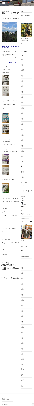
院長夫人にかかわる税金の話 (24, 182)
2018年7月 (22, 156)
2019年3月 (22, 146)
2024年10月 (22, 70)
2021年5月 (22, 114)
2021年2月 (22, 118)
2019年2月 (22, 354)
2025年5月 (22, 268)
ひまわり (8, 2)
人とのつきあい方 (23, 370)
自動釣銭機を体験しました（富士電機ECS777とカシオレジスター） (10, 265)
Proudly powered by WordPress (5, 404)
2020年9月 (22, 124)
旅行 (21, 375)
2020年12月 (22, 327)
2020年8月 (22, 332)
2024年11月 (22, 69)
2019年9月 (22, 139)
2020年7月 (22, 333)
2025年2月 (22, 65)
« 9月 (23, 193)
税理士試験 (22, 177)
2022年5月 (22, 306)
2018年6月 (22, 157)
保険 (21, 166)
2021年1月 (22, 119)
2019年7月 (22, 141)
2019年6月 (22, 349)
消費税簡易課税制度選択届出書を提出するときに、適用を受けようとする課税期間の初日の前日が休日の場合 (26, 257)
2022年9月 (22, 97)
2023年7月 (22, 295)
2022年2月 (22, 103)
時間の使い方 (22, 171)
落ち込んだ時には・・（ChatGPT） (25, 218)
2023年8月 (22, 87)
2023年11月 (22, 290)
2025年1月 (22, 273)
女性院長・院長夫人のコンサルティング (25, 15)
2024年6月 (22, 75)
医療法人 (22, 167)
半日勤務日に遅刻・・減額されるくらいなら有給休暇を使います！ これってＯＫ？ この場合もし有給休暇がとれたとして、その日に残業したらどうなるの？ (10, 268)
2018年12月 (22, 150)
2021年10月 (22, 108)
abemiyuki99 (7, 11)
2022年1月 (22, 311)
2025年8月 (22, 58)
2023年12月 (22, 289)
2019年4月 (22, 145)
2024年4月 (22, 284)
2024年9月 (22, 278)
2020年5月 (22, 129)
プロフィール (22, 14)
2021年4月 (22, 322)
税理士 (22, 176)
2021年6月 (22, 113)
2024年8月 (22, 279)
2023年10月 (22, 85)
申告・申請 (22, 172)
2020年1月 (22, 134)
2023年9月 (22, 86)
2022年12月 (22, 300)
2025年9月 (22, 263)
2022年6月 (22, 305)
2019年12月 (22, 135)
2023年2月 (22, 91)
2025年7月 (22, 59)
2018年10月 (22, 359)
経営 (21, 178)
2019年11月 (22, 343)
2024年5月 (22, 76)
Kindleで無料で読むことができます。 (25, 51)
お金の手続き (22, 369)
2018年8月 (22, 155)
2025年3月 (22, 64)
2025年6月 (22, 60)
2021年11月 (22, 107)
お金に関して (22, 161)
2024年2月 (22, 80)
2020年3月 (22, 338)
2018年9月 (22, 360)
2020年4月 (22, 130)
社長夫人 (22, 380)
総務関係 (22, 386)
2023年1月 (22, 92)
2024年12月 (22, 274)
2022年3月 (22, 102)
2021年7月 (22, 112)
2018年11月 (22, 151)
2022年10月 (22, 96)
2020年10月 (22, 123)
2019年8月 (22, 140)
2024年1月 (22, 81)
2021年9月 (22, 316)
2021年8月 (22, 317)
